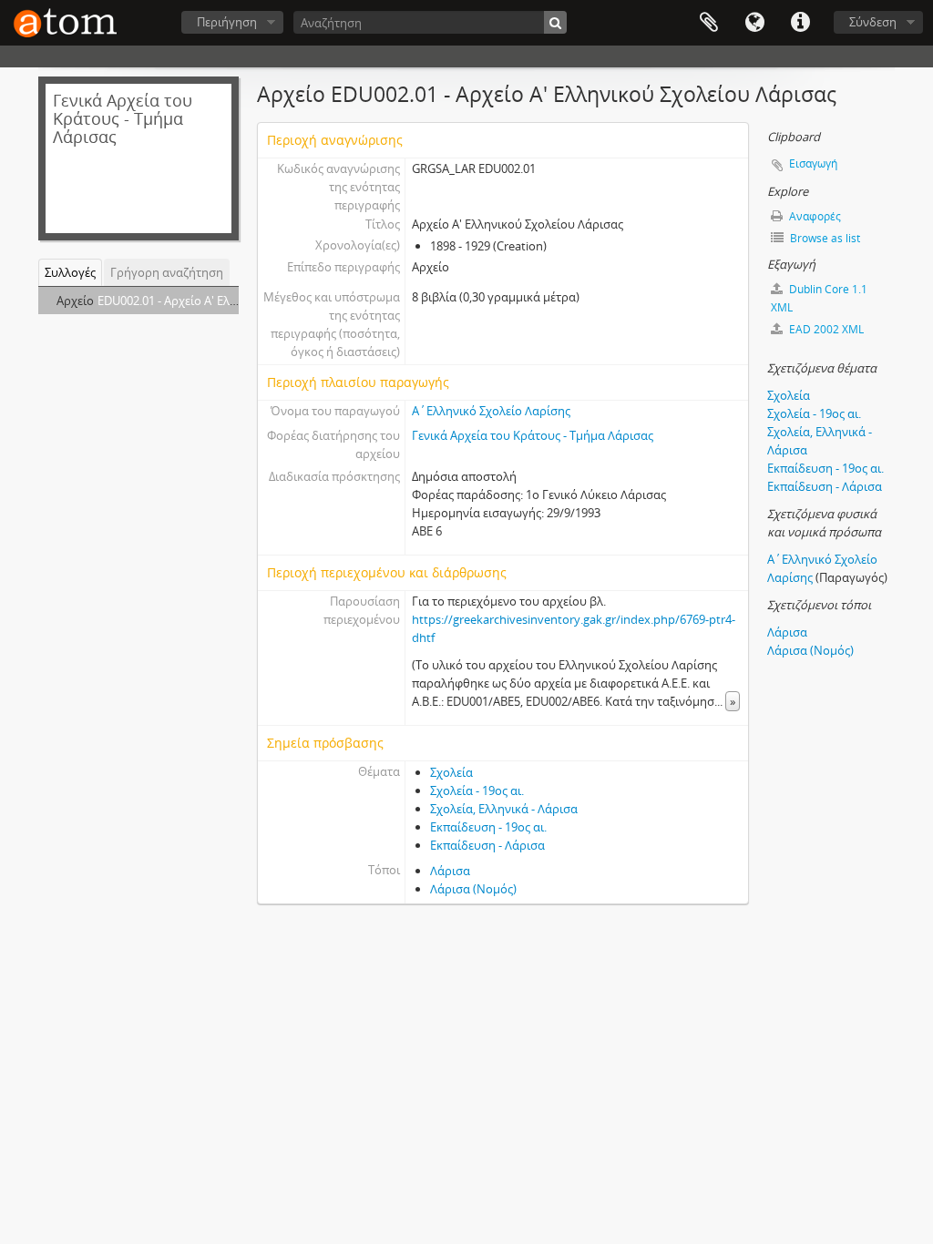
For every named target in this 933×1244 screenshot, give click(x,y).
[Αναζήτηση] (555, 22)
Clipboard (709, 23)
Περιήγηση (227, 22)
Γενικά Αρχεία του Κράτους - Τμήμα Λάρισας (532, 435)
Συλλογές (70, 272)
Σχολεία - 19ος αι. (477, 790)
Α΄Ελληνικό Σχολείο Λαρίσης (491, 411)
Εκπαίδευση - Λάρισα (487, 845)
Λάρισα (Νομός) (473, 889)
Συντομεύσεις (800, 23)
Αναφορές (813, 216)
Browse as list (823, 238)
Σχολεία (451, 772)
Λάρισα (450, 870)
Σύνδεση (873, 22)
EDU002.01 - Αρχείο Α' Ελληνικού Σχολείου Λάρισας (236, 300)
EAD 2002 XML (825, 329)
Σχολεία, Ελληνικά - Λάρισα (504, 808)
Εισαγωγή (813, 163)
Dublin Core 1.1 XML (819, 298)
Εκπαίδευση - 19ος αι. (488, 827)
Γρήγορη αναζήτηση (166, 272)
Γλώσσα (754, 23)
